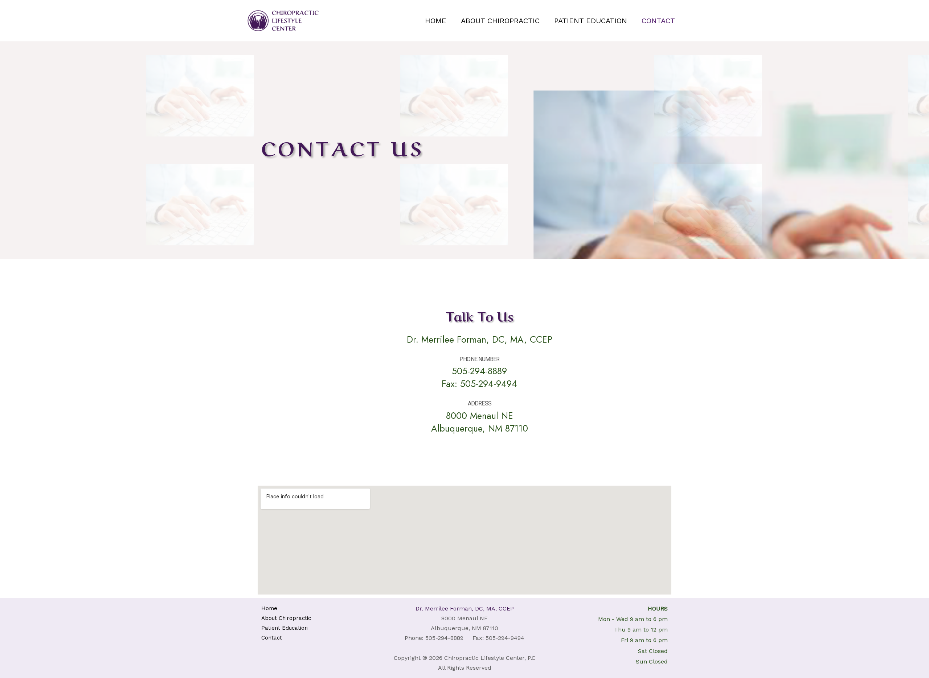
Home (435, 20)
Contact (658, 20)
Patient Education (590, 20)
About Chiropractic (500, 20)
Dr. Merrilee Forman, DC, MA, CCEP (465, 608)
